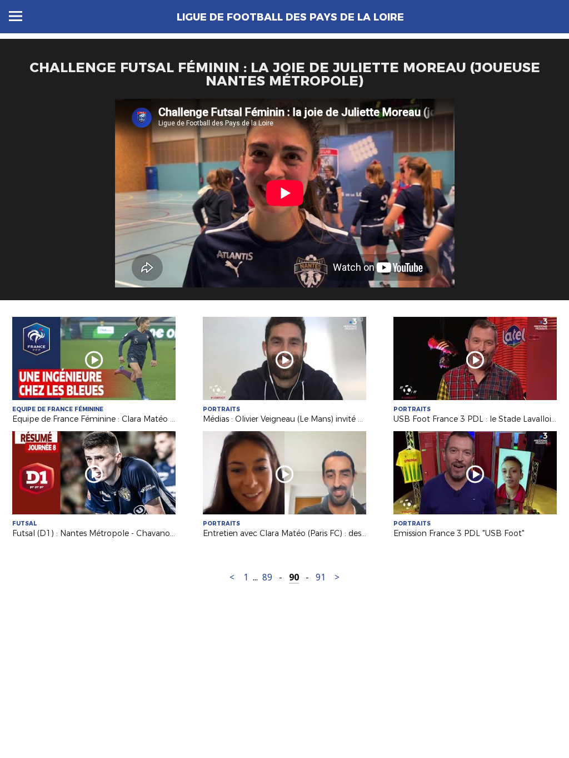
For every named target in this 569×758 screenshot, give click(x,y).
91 (321, 577)
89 (267, 577)
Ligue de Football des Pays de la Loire (290, 17)
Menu (16, 16)
